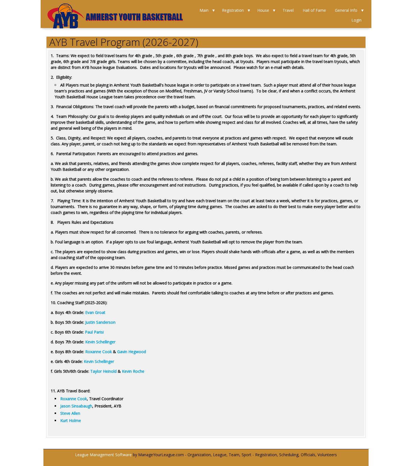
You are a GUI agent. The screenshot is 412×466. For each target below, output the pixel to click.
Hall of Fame (314, 10)
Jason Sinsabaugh (76, 406)
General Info (346, 10)
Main (204, 10)
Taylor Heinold (103, 371)
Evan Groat (95, 312)
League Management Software (103, 454)
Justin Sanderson (100, 322)
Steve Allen (70, 413)
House (263, 10)
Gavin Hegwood (131, 351)
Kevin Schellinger (100, 341)
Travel (288, 10)
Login (356, 20)
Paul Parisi (94, 332)
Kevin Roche (133, 371)
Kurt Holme (70, 420)
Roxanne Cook (98, 351)
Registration (233, 10)
